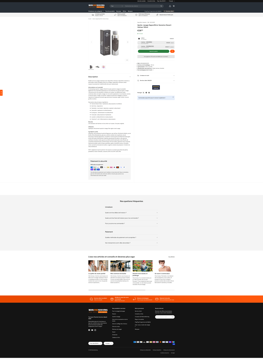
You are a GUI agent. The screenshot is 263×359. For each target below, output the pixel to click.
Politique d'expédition (157, 350)
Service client (138, 311)
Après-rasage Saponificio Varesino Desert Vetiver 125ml (101, 18)
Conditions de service (164, 352)
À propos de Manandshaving (142, 316)
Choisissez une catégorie (95, 11)
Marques (130, 11)
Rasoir (113, 332)
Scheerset (114, 334)
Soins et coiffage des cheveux (119, 323)
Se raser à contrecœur (162, 273)
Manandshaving (95, 350)
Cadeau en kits (116, 337)
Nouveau (118, 11)
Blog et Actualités (139, 319)
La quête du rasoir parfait (96, 273)
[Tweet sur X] (143, 92)
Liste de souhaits (141, 1)
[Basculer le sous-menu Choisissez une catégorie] (103, 11)
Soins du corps (116, 326)
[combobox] (137, 6)
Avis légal (173, 352)
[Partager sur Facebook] (146, 92)
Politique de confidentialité (145, 350)
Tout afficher (171, 256)
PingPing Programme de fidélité (153, 11)
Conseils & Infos (151, 1)
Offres (124, 11)
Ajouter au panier (154, 51)
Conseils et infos (139, 314)
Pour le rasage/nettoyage (118, 311)
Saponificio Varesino (141, 22)
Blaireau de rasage (117, 329)
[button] (173, 6)
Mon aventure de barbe (118, 273)
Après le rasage (116, 316)
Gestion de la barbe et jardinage (140, 274)
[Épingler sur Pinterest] (149, 92)
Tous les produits (110, 11)
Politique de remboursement (169, 350)
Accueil (89, 18)
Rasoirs (114, 314)
